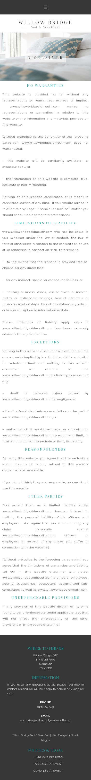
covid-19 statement (48, 770)
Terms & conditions (48, 757)
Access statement (49, 764)
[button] (45, 7)
